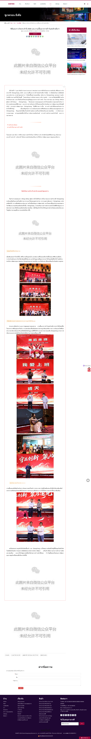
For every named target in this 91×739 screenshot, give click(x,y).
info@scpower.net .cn (67, 707)
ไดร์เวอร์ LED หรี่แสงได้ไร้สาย (45, 711)
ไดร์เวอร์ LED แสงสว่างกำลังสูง (45, 715)
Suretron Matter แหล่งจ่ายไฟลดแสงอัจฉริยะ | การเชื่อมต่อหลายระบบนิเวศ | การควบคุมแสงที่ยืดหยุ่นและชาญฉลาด (76, 46)
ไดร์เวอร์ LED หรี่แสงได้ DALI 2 (45, 707)
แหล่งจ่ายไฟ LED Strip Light (45, 717)
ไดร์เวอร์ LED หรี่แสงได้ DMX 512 (46, 709)
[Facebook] (61, 715)
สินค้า (35, 3)
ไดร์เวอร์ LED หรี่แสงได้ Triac (45, 703)
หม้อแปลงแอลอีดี (42, 713)
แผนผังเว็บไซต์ (48, 733)
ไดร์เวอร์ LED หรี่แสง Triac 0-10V (46, 701)
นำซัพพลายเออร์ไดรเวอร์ (23, 719)
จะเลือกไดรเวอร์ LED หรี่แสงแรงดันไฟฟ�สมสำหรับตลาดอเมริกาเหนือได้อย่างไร (76, 60)
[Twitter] (66, 715)
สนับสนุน (57, 3)
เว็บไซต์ (47, 31)
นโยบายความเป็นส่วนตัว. (57, 733)
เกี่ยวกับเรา (27, 3)
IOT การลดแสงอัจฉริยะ (8, 711)
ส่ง (20, 688)
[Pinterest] (73, 715)
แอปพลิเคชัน (43, 3)
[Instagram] (70, 715)
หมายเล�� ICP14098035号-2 (69, 733)
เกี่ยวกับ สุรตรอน (21, 701)
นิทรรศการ (5, 709)
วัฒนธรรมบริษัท (21, 705)
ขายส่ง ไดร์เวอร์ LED (16, 655)
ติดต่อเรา (65, 3)
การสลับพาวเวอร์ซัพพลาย (44, 719)
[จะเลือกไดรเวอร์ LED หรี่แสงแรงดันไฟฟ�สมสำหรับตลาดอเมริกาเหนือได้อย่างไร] (76, 53)
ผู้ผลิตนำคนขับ (44, 655)
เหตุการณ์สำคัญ (21, 707)
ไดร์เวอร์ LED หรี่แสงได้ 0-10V (45, 705)
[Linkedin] (63, 715)
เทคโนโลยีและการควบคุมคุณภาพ (24, 703)
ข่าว (50, 3)
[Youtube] (68, 715)
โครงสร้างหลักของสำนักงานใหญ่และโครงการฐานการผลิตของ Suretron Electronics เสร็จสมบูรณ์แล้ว (76, 74)
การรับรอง (20, 709)
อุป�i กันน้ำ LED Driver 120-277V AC (30, 655)
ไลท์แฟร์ (19, 713)
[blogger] (75, 715)
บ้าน (20, 3)
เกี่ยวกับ (4, 701)
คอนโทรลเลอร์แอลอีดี (43, 722)
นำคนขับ (7, 655)
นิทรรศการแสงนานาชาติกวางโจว (25, 715)
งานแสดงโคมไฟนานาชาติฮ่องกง (24, 717)
